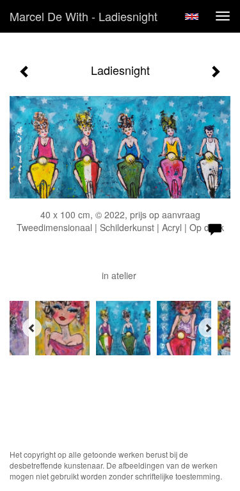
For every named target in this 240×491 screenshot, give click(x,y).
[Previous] (32, 327)
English (191, 16)
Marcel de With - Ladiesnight (83, 16)
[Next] (208, 327)
